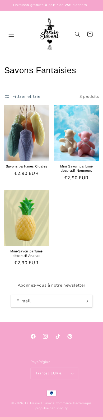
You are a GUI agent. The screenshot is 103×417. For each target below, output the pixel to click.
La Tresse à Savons (40, 403)
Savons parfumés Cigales (27, 166)
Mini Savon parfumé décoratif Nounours (76, 168)
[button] (11, 34)
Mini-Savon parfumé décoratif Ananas (26, 253)
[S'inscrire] (86, 301)
